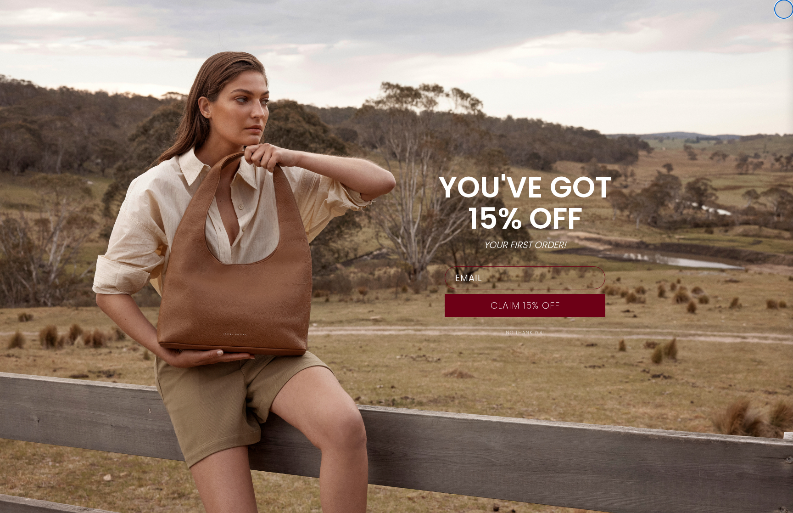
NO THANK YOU (525, 332)
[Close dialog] (784, 9)
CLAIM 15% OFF (525, 305)
